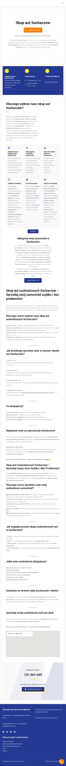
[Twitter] (7, 732)
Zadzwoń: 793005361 (34, 30)
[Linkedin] (14, 732)
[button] (33, 689)
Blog (4, 748)
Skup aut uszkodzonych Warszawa (12, 744)
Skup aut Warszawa (8, 741)
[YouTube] (11, 732)
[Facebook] (3, 732)
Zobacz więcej (31, 280)
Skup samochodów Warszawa (11, 746)
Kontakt (5, 751)
